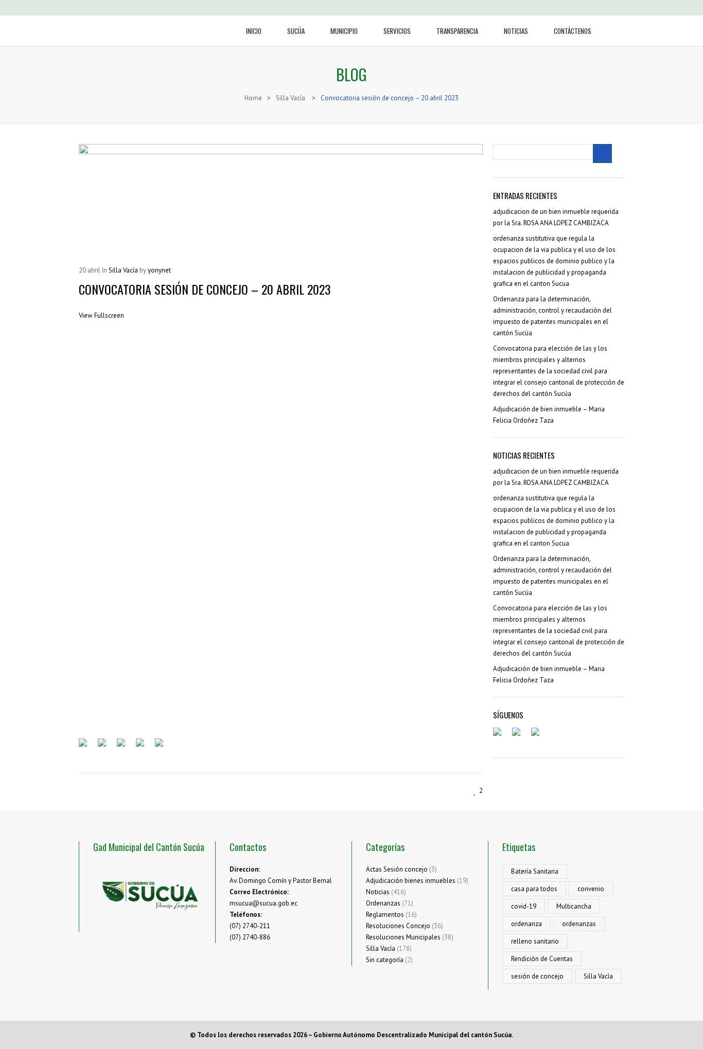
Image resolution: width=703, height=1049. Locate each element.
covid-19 (523, 906)
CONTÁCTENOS (572, 31)
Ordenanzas (383, 903)
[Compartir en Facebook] (87, 746)
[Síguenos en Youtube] (539, 736)
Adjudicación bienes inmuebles (410, 880)
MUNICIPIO (344, 31)
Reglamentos (385, 914)
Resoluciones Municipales (403, 937)
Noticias (378, 892)
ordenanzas (579, 923)
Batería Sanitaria (534, 871)
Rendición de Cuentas (542, 958)
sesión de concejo (537, 976)
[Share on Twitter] (106, 746)
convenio (590, 888)
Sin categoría (384, 959)
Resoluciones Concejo (398, 925)
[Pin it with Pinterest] (144, 746)
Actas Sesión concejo (397, 869)
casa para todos (534, 888)
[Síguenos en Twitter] (520, 736)
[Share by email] (163, 746)
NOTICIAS (516, 31)
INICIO (253, 31)
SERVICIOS (397, 31)
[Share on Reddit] (125, 746)
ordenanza (526, 923)
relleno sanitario (535, 941)
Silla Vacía (380, 948)
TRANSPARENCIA (457, 31)
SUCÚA (296, 31)
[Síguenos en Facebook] (501, 736)
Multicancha (573, 906)
